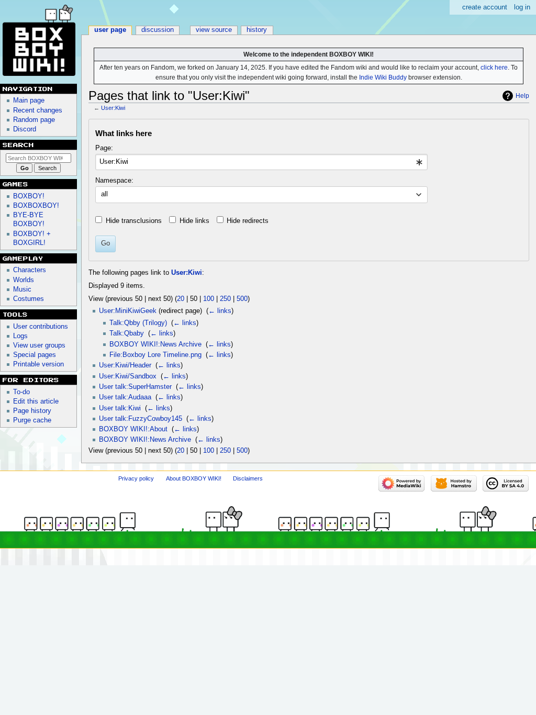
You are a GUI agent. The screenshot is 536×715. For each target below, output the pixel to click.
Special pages (34, 355)
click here (494, 67)
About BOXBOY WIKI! (193, 478)
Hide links (194, 221)
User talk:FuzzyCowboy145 (140, 418)
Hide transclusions (134, 221)
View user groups (39, 345)
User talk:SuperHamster (135, 386)
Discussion (157, 29)
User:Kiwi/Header (125, 365)
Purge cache (32, 420)
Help (522, 95)
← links (219, 311)
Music (22, 289)
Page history (32, 411)
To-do (21, 392)
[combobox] (261, 162)
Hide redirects (248, 221)
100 (208, 299)
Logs (20, 336)
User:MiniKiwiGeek (128, 311)
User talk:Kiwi (120, 408)
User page (110, 29)
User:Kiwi (113, 108)
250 (225, 299)
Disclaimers (248, 478)
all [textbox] (104, 194)
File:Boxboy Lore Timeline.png (155, 355)
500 (242, 299)
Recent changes (37, 110)
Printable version (38, 364)
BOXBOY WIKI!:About (133, 429)
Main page (28, 100)
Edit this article (36, 401)
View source (214, 29)
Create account (484, 7)
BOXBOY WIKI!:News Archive (155, 344)
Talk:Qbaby (126, 333)
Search (18, 145)
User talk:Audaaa (125, 397)
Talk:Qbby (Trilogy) (138, 323)
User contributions (40, 326)
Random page (34, 120)
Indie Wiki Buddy (383, 77)
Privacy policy (136, 478)
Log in (522, 7)
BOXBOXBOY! (36, 205)
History (257, 29)
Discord (24, 129)
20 (180, 299)
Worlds (23, 280)
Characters (29, 270)
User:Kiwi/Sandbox (128, 376)
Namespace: (114, 180)
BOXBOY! (28, 196)
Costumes (28, 299)
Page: (104, 148)
